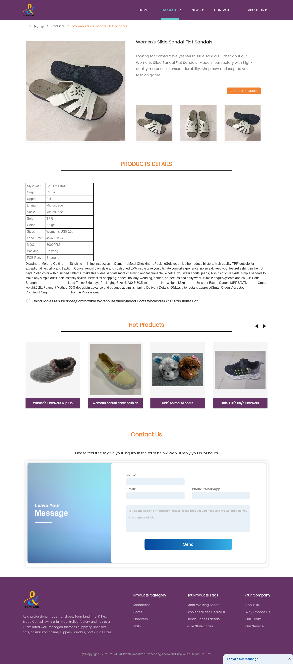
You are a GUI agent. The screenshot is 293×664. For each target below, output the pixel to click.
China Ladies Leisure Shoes (53, 301)
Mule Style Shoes (200, 626)
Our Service (254, 626)
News (196, 10)
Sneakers (140, 619)
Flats (137, 626)
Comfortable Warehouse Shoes (101, 301)
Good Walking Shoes (203, 605)
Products (169, 10)
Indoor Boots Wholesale (145, 301)
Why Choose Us (257, 612)
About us (256, 10)
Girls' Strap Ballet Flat (181, 301)
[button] (256, 326)
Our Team (253, 619)
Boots (137, 612)
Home (143, 10)
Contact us (224, 10)
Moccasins (141, 605)
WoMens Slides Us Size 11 (206, 612)
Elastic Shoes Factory (203, 619)
